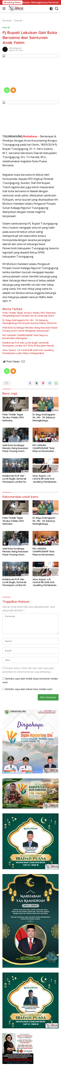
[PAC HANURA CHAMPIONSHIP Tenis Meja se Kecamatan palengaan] (46, 435)
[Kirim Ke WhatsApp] (56, 383)
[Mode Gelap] (51, 8)
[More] (13, 90)
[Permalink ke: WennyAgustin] (5, 49)
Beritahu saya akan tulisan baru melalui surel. (29, 689)
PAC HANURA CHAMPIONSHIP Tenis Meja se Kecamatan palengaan (25, 337)
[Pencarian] (57, 8)
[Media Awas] (16, 8)
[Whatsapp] (7, 90)
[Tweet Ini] (36, 383)
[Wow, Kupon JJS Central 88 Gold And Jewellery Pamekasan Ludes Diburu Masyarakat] (46, 465)
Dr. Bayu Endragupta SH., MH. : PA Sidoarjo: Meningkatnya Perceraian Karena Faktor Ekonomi (29, 322)
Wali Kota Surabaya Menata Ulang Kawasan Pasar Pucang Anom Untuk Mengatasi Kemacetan (30, 329)
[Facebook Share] (30, 383)
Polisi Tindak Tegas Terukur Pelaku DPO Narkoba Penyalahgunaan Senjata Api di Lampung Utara (29, 314)
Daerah (6, 27)
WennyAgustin (15, 48)
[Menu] (4, 8)
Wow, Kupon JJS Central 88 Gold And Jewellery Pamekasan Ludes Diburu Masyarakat (28, 352)
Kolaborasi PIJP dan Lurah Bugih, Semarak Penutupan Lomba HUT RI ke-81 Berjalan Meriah (28, 344)
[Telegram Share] (49, 383)
